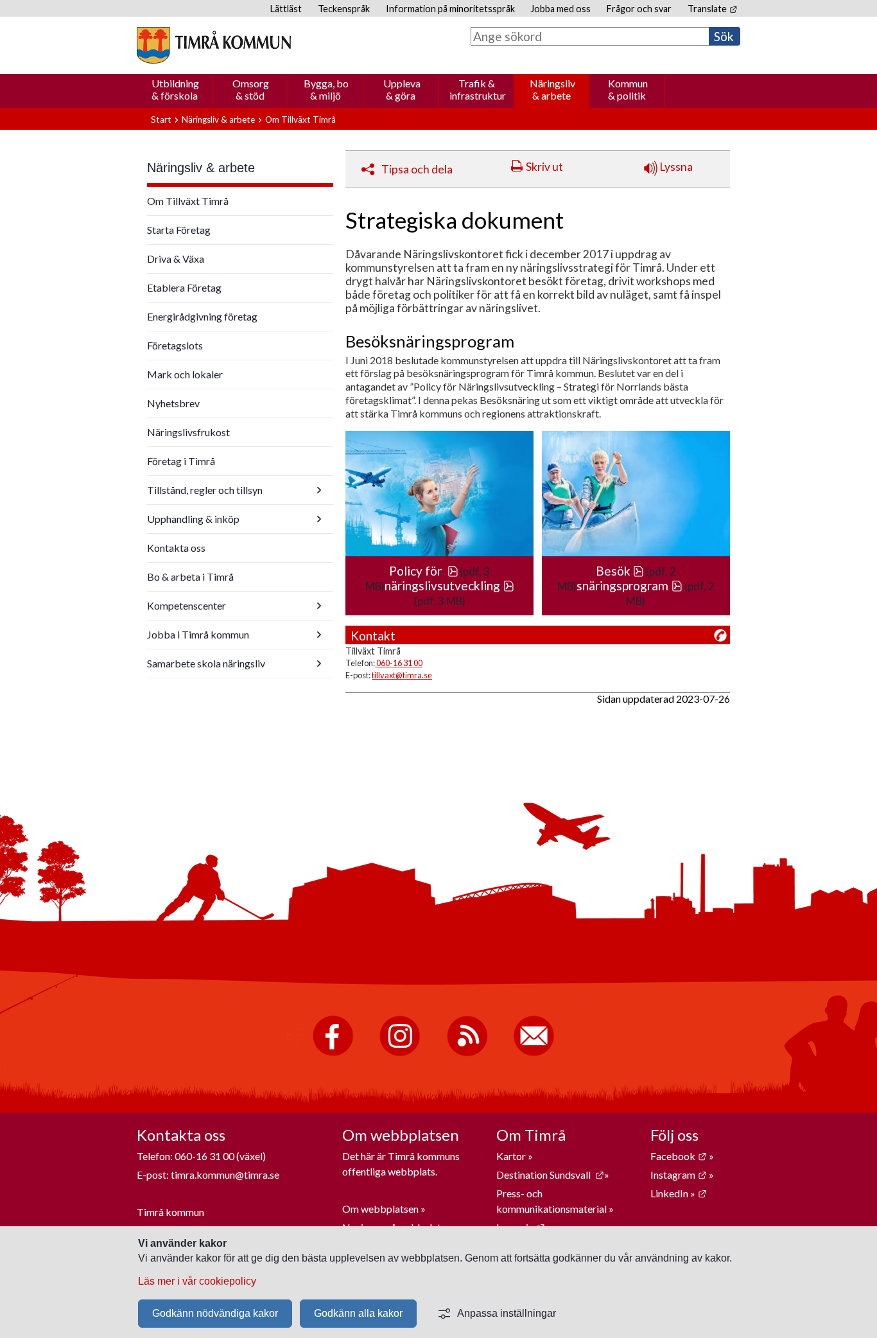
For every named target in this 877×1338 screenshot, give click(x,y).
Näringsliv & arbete (552, 89)
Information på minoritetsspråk (450, 8)
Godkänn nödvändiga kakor (215, 1313)
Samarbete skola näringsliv (206, 663)
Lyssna (675, 166)
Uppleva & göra (402, 89)
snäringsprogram (629, 585)
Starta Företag (179, 230)
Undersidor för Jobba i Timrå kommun (319, 635)
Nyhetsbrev (173, 403)
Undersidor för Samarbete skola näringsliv (319, 663)
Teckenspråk (344, 8)
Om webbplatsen (380, 1208)
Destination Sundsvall (550, 1174)
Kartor (512, 1156)
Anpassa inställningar (506, 1313)
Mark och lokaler (185, 374)
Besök (620, 570)
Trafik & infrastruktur (477, 89)
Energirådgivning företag (202, 316)
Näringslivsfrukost (188, 432)
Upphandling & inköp (193, 519)
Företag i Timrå (181, 461)
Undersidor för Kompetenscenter (319, 606)
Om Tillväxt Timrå (300, 119)
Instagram (678, 1174)
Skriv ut (544, 166)
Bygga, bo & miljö (326, 89)
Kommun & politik (628, 89)
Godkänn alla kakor (358, 1313)
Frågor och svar (639, 8)
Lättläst (286, 8)
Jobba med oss (560, 8)
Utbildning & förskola (175, 89)
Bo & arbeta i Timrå (190, 576)
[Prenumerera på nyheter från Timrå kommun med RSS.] (467, 1053)
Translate (712, 8)
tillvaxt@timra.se (402, 675)
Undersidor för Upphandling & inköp (319, 519)
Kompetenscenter (186, 605)
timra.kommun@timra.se (225, 1174)
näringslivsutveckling (449, 585)
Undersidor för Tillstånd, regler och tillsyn (319, 490)
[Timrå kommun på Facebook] (333, 1053)
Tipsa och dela (417, 169)
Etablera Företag (184, 287)
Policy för (423, 570)
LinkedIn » (678, 1193)
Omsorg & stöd (250, 89)
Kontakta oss (176, 547)
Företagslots (175, 345)
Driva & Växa (175, 258)
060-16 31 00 (398, 663)
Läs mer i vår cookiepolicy (197, 1281)
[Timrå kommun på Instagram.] (400, 1053)
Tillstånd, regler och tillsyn (205, 490)
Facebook (678, 1156)
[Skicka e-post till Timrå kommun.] (534, 1053)
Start (161, 119)
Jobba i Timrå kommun (198, 634)
